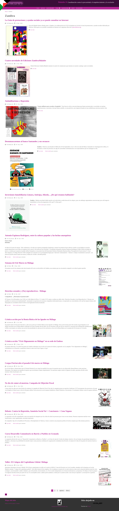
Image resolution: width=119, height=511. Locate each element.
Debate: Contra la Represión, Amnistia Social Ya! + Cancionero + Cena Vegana (38, 411)
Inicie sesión (48, 151)
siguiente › (62, 490)
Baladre (61, 2)
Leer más (32, 29)
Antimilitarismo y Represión (17, 101)
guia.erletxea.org (76, 27)
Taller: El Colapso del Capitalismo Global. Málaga (26, 462)
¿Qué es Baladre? (50, 8)
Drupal (89, 506)
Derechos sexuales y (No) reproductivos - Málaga (25, 291)
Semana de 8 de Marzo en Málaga (19, 263)
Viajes (57, 8)
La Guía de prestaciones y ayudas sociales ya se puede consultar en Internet (36, 20)
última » (68, 490)
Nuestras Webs (65, 8)
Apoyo (73, 8)
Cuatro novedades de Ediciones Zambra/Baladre (25, 60)
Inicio (38, 8)
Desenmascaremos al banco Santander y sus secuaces (27, 141)
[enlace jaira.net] (97, 503)
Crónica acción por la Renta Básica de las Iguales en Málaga (30, 319)
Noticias (43, 8)
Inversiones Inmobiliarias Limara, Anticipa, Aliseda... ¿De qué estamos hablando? (39, 195)
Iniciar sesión (79, 8)
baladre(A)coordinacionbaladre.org (59, 506)
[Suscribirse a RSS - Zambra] (59, 494)
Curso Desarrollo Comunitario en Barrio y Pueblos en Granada (32, 434)
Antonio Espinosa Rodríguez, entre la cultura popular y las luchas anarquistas (38, 235)
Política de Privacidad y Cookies (12, 503)
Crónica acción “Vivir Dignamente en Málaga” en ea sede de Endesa (34, 341)
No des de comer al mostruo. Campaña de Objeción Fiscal (29, 383)
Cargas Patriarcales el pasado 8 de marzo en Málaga (27, 363)
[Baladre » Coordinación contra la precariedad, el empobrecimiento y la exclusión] (14, 3)
